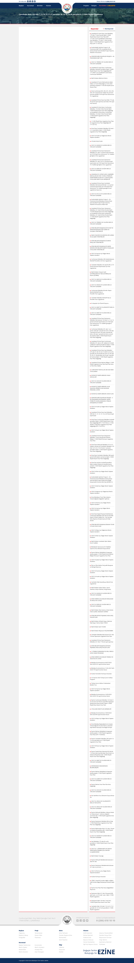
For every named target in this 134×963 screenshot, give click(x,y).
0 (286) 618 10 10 (110, 1)
